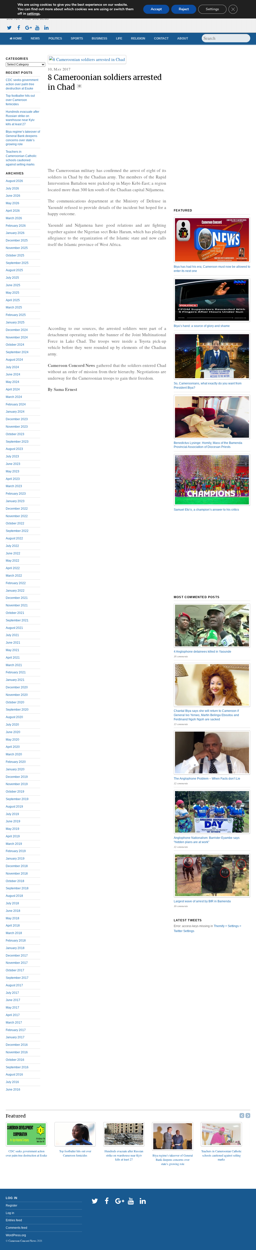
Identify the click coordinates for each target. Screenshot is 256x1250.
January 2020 (15, 769)
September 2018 (17, 888)
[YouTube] (37, 27)
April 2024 (13, 389)
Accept (156, 9)
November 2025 (17, 248)
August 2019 (14, 806)
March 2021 (14, 665)
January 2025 (15, 322)
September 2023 (17, 441)
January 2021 (15, 680)
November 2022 (17, 516)
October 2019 (15, 791)
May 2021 (12, 650)
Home (17, 38)
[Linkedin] (46, 27)
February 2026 (16, 225)
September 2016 (17, 1067)
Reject (184, 9)
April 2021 (13, 657)
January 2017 (15, 1037)
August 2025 (14, 270)
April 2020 (13, 747)
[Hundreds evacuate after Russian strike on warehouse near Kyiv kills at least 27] (123, 1145)
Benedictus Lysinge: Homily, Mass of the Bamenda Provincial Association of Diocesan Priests (208, 445)
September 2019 (17, 799)
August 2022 (14, 538)
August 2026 (14, 181)
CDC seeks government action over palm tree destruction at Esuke (22, 84)
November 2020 (17, 695)
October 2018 (15, 881)
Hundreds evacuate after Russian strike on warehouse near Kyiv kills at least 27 (123, 1155)
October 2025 (15, 255)
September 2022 (17, 531)
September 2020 (17, 709)
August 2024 (14, 359)
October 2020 (15, 702)
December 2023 (17, 419)
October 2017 (15, 970)
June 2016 (13, 1089)
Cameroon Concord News (22, 1241)
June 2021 (13, 642)
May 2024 (12, 382)
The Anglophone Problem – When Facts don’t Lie (207, 778)
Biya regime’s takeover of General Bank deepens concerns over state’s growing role (172, 1159)
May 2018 (12, 918)
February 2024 (16, 404)
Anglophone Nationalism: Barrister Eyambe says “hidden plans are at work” (207, 840)
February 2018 (16, 940)
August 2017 (14, 985)
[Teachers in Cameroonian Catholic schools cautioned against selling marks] (221, 1145)
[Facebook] (18, 27)
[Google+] (27, 27)
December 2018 (17, 866)
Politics (55, 38)
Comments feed (16, 1228)
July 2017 (12, 993)
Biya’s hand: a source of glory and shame (202, 326)
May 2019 (12, 829)
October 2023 (15, 434)
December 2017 (17, 955)
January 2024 (15, 411)
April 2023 (13, 479)
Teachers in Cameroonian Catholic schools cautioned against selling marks (221, 1155)
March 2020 (14, 754)
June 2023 (13, 464)
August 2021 (14, 628)
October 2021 (15, 613)
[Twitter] (9, 27)
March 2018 (14, 933)
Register (11, 1205)
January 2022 (15, 590)
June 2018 (13, 911)
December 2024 (17, 330)
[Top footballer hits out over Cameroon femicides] (75, 1145)
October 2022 (15, 523)
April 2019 (13, 836)
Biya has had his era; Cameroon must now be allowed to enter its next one (212, 269)
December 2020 (17, 687)
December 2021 (17, 598)
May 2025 (12, 292)
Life (119, 38)
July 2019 (12, 814)
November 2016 (17, 1052)
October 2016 (15, 1060)
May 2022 (12, 560)
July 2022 (12, 546)
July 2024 (12, 367)
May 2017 (12, 1007)
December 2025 (17, 240)
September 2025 (17, 263)
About (182, 38)
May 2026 (12, 203)
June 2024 (13, 374)
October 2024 (15, 344)
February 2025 (16, 315)
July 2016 (12, 1082)
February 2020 (16, 762)
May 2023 (12, 471)
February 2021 (16, 672)
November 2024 (17, 337)
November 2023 (17, 426)
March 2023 (14, 486)
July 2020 (12, 724)
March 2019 (14, 844)
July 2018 (12, 903)
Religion (138, 38)
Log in (10, 1213)
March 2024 (14, 397)
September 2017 (17, 978)
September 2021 (17, 620)
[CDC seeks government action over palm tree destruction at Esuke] (26, 1145)
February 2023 (16, 493)
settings (33, 13)
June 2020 (13, 732)
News (35, 38)
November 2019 (17, 784)
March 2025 (14, 307)
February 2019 (16, 851)
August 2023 (14, 449)
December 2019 (17, 777)
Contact (161, 38)
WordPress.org (16, 1235)
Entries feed (14, 1220)
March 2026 (14, 218)
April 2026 (13, 210)
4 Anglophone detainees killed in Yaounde (202, 651)
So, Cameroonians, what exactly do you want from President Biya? (208, 385)
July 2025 (12, 277)
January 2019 (15, 858)
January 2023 (15, 501)
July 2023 (12, 456)
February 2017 (16, 1030)
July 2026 (12, 188)
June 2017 (13, 1000)
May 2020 (12, 739)
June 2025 (13, 285)
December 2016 (17, 1045)
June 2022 (13, 553)
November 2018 (17, 873)
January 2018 (15, 948)
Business (99, 38)
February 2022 (16, 583)
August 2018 (14, 896)
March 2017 (14, 1022)
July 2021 (12, 635)
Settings (212, 9)
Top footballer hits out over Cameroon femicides (20, 100)
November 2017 (17, 963)
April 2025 (13, 300)
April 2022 (13, 568)
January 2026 (15, 233)
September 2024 (17, 352)
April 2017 (13, 1015)
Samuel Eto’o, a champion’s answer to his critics (206, 509)
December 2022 (17, 508)
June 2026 (13, 195)
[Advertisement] (107, 130)
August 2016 (14, 1074)
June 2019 (13, 821)
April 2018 (13, 925)
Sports (77, 38)
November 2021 (17, 605)
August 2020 (14, 717)
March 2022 (14, 575)
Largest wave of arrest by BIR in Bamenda (202, 901)
